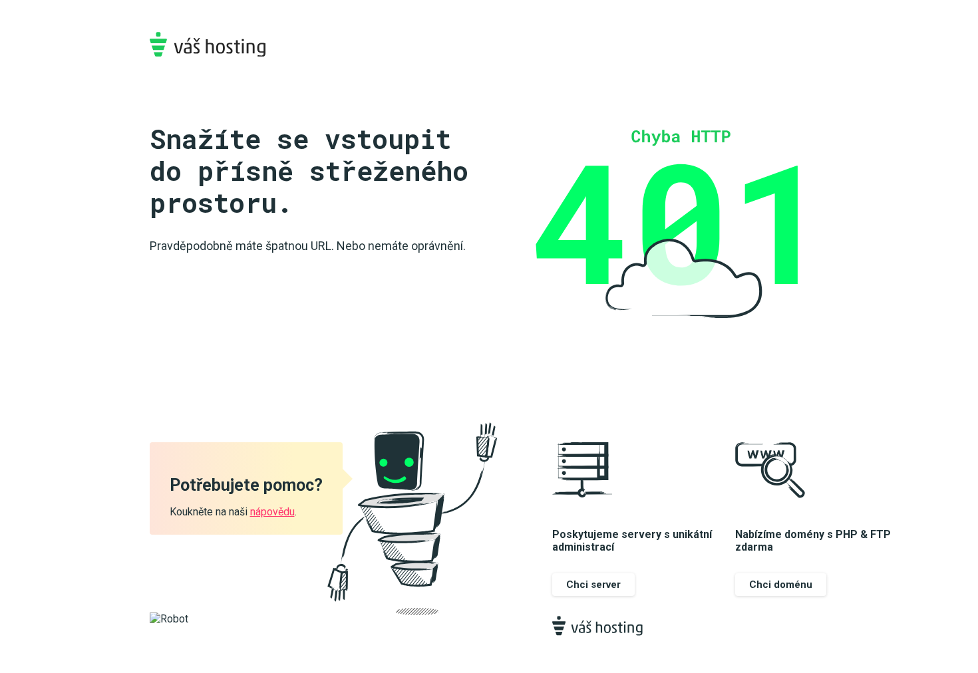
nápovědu (272, 511)
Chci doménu (780, 585)
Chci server (593, 585)
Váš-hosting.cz (207, 44)
